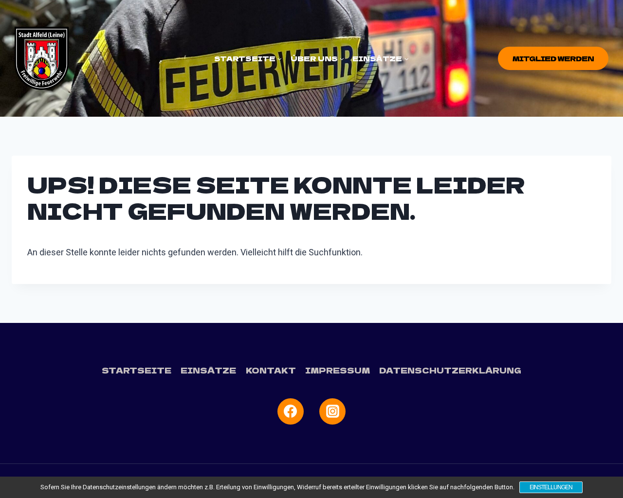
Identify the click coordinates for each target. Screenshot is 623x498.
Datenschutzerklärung (450, 370)
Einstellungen (551, 487)
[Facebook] (290, 411)
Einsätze (208, 370)
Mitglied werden (553, 58)
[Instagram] (332, 411)
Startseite (136, 370)
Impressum (337, 370)
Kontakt (271, 370)
